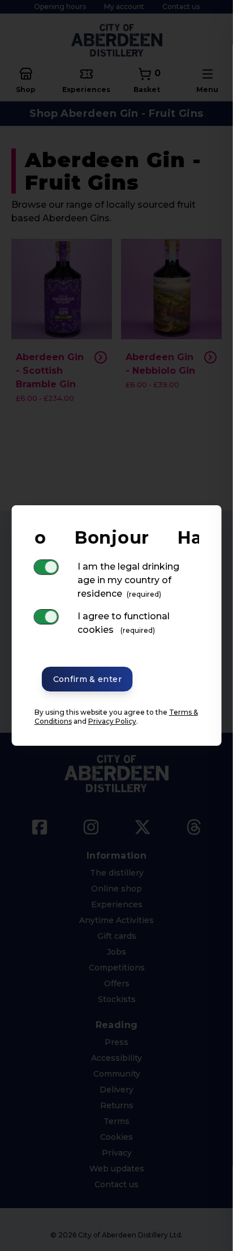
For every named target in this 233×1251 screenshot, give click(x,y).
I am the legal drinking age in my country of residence (128, 580)
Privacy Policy (112, 721)
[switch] (46, 567)
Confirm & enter (87, 679)
